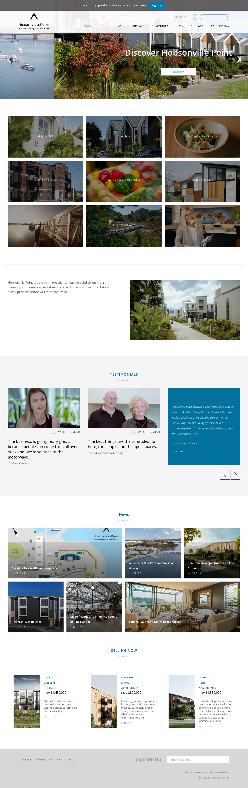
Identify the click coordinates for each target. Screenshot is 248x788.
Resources (181, 17)
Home (89, 26)
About (105, 26)
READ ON (177, 451)
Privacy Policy (67, 759)
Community (160, 26)
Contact (197, 26)
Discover (124, 72)
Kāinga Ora (44, 759)
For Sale (138, 26)
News (179, 26)
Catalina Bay (220, 26)
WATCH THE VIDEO (68, 431)
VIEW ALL (124, 380)
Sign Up (157, 5)
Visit (121, 26)
